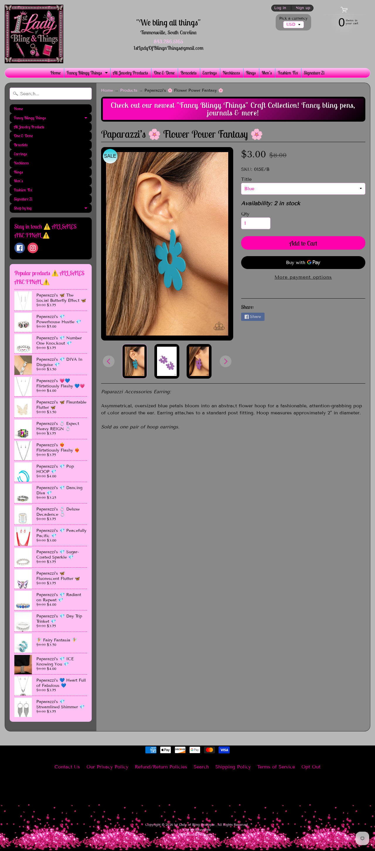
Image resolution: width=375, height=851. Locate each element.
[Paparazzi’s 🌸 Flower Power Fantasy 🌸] (134, 361)
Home (55, 73)
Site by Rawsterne (197, 830)
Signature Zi (314, 73)
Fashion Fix (288, 73)
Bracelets (188, 73)
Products (128, 90)
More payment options (303, 277)
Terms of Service (276, 767)
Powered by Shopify (196, 835)
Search (201, 767)
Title (246, 179)
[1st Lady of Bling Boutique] (34, 34)
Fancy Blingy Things (88, 74)
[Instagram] (33, 248)
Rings (251, 73)
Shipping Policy (233, 767)
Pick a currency (293, 18)
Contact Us (67, 767)
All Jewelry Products (130, 73)
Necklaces (231, 73)
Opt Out (311, 767)
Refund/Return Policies (161, 767)
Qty (245, 214)
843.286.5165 (168, 41)
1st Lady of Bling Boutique (195, 825)
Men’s (267, 73)
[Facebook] (19, 248)
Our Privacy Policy (107, 767)
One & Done (164, 73)
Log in (280, 8)
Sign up (303, 8)
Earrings (209, 73)
